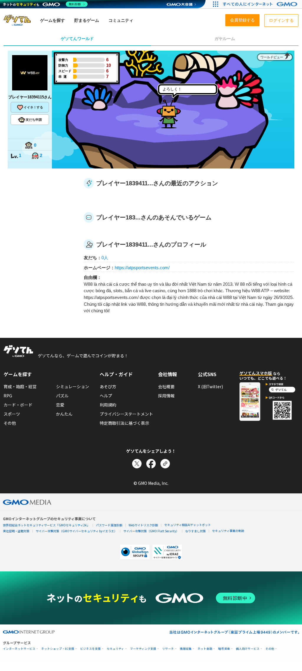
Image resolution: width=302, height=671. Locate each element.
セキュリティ (115, 649)
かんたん (64, 414)
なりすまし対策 (195, 531)
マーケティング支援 (143, 649)
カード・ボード (18, 405)
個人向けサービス (248, 649)
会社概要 (166, 386)
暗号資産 (224, 649)
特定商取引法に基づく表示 (124, 423)
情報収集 (186, 649)
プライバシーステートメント (126, 414)
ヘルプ (106, 396)
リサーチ (168, 649)
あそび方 (108, 386)
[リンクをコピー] (165, 463)
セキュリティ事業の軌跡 (228, 530)
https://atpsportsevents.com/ (142, 267)
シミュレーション (72, 386)
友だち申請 (34, 119)
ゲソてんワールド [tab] (77, 38)
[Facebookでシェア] (151, 463)
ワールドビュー (271, 57)
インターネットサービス (19, 649)
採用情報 (166, 396)
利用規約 (108, 405)
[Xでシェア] (137, 463)
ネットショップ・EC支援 (57, 649)
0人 (104, 257)
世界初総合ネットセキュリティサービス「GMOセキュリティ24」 (46, 525)
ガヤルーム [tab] (224, 38)
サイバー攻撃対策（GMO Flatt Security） (151, 531)
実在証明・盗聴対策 (16, 531)
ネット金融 (205, 649)
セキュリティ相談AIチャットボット (187, 525)
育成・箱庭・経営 (20, 386)
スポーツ (12, 414)
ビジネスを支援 (90, 649)
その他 (10, 423)
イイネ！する (33, 107)
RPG (8, 396)
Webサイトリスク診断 (143, 525)
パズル (62, 396)
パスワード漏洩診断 (109, 525)
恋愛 (60, 405)
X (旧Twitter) (210, 386)
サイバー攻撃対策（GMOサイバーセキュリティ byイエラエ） (76, 531)
